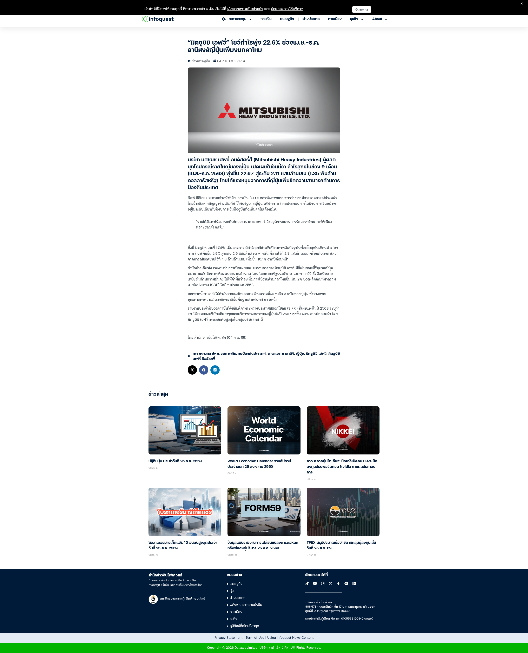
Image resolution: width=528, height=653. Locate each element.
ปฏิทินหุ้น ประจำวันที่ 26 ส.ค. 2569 (175, 461)
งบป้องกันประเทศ (252, 353)
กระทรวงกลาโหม (206, 353)
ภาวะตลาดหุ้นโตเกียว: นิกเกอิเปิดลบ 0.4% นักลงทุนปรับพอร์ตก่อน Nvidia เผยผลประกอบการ (342, 467)
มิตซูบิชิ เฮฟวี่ (316, 353)
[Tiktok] (307, 583)
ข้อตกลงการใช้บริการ (287, 9)
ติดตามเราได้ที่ (316, 575)
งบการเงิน (228, 353)
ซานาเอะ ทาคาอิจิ (281, 353)
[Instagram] (323, 583)
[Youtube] (315, 583)
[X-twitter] (330, 583)
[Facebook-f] (338, 583)
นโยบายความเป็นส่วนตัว (245, 9)
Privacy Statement (228, 637)
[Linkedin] (354, 583)
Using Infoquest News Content (290, 637)
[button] (192, 370)
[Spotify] (346, 583)
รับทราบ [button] (361, 9)
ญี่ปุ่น (300, 353)
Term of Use (255, 637)
